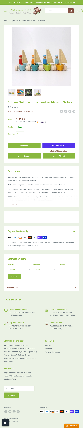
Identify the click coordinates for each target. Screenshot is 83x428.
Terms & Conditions (52, 352)
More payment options (58, 151)
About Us (48, 348)
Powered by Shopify (11, 421)
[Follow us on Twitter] (9, 411)
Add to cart (24, 146)
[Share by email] (73, 111)
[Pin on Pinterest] (65, 111)
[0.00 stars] (13, 107)
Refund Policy (12, 287)
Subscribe (11, 395)
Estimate (14, 277)
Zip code (62, 265)
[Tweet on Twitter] (69, 111)
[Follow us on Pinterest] (18, 411)
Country (11, 265)
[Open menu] (5, 11)
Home (6, 21)
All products (14, 21)
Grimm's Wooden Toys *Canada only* (21, 111)
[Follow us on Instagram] (14, 411)
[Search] (71, 10)
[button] (45, 122)
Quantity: (11, 134)
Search (48, 345)
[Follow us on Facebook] (5, 411)
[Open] (5, 422)
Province (36, 265)
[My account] (79, 11)
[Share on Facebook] (61, 111)
